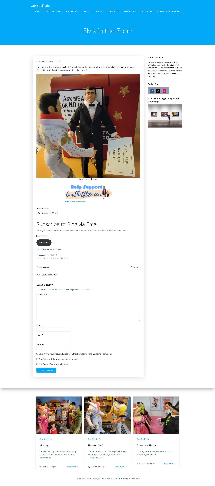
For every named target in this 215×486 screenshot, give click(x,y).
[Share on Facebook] (152, 91)
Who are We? (72, 11)
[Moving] (59, 415)
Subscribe (44, 242)
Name (40, 325)
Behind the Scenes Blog (168, 11)
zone (66, 258)
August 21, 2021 (55, 61)
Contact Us (129, 11)
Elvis (44, 258)
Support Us (113, 11)
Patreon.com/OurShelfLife (75, 202)
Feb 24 (152, 463)
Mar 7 (103, 467)
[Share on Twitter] (158, 91)
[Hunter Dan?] (107, 415)
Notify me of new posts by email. (54, 364)
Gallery (100, 11)
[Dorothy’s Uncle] (156, 415)
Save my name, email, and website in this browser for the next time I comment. (75, 354)
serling (53, 258)
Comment (41, 294)
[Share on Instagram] (164, 91)
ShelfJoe (42, 61)
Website (40, 344)
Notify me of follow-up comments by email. (59, 359)
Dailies (86, 11)
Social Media (146, 11)
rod (48, 258)
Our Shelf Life (52, 255)
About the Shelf (53, 11)
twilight (60, 258)
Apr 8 (54, 467)
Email (39, 335)
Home (37, 11)
